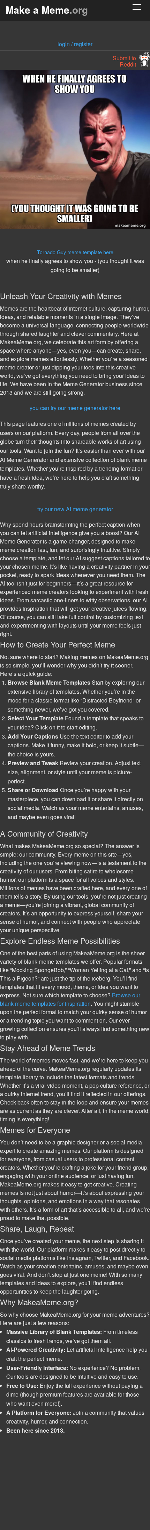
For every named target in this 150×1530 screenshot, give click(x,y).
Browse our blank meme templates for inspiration (70, 999)
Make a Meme (47, 9)
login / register (75, 44)
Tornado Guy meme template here (75, 252)
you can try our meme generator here (75, 408)
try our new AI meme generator (75, 509)
